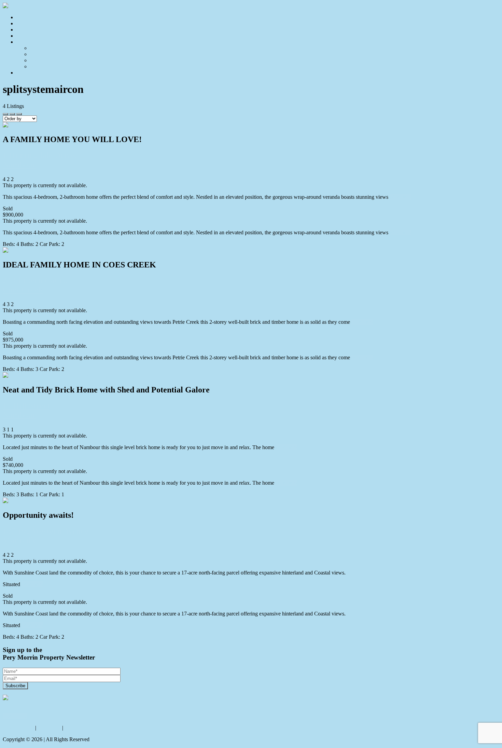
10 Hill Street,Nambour (27, 410)
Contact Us (28, 72)
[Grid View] (12, 114)
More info (400, 197)
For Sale (25, 23)
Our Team (41, 54)
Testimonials (43, 60)
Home (23, 17)
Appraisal (26, 36)
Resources (41, 66)
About (23, 42)
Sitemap (73, 728)
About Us (40, 48)
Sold (21, 29)
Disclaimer (49, 728)
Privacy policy (18, 728)
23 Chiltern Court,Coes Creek (35, 285)
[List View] (19, 114)
